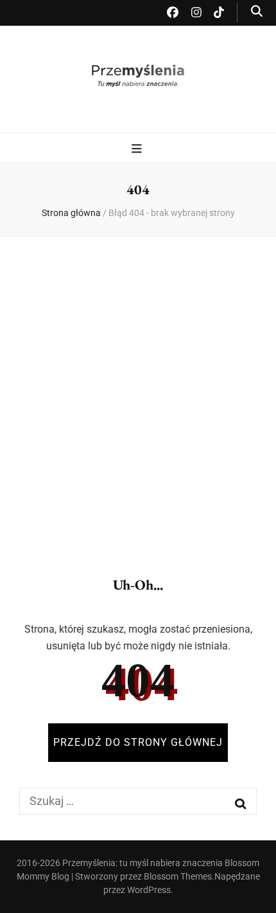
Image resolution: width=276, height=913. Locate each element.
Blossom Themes (178, 876)
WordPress (149, 890)
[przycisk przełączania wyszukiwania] (257, 11)
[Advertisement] (138, 395)
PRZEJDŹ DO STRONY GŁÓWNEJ (138, 742)
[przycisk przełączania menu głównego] (138, 149)
